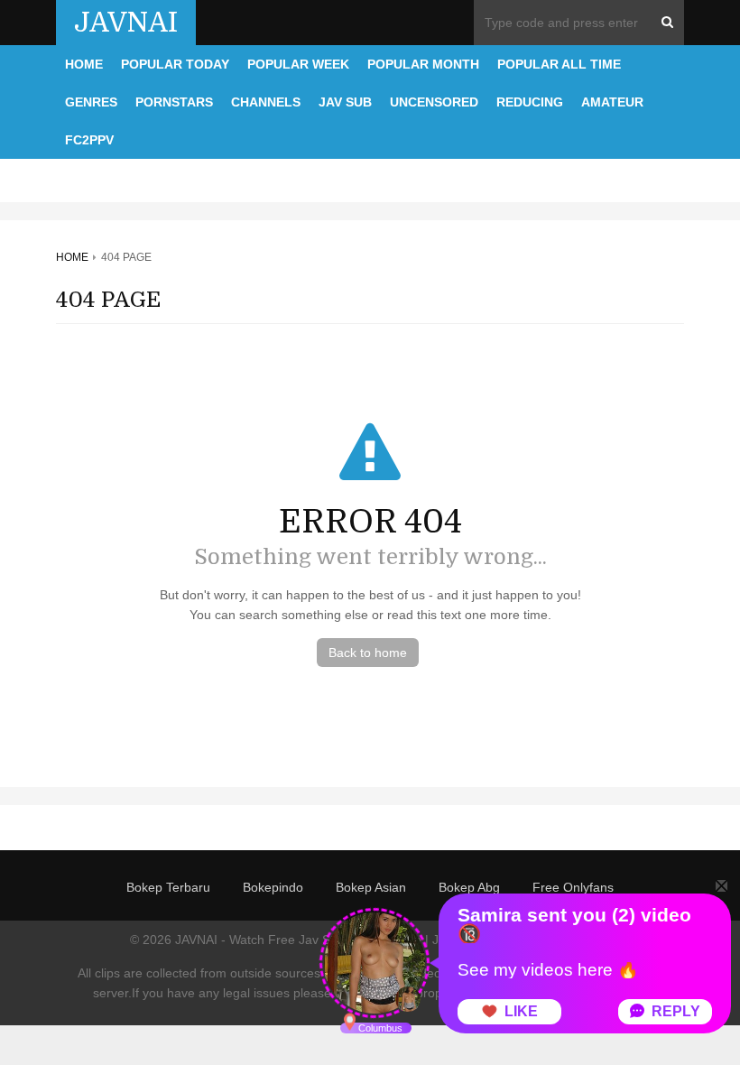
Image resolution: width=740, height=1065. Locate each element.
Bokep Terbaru (168, 887)
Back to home (367, 652)
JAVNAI (126, 22)
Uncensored (434, 102)
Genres (91, 102)
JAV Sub (345, 102)
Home (84, 64)
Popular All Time (559, 64)
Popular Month (423, 64)
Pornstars (174, 102)
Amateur (612, 102)
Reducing (529, 102)
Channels (266, 102)
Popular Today (175, 64)
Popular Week (298, 64)
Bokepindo (273, 887)
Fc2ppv (89, 140)
